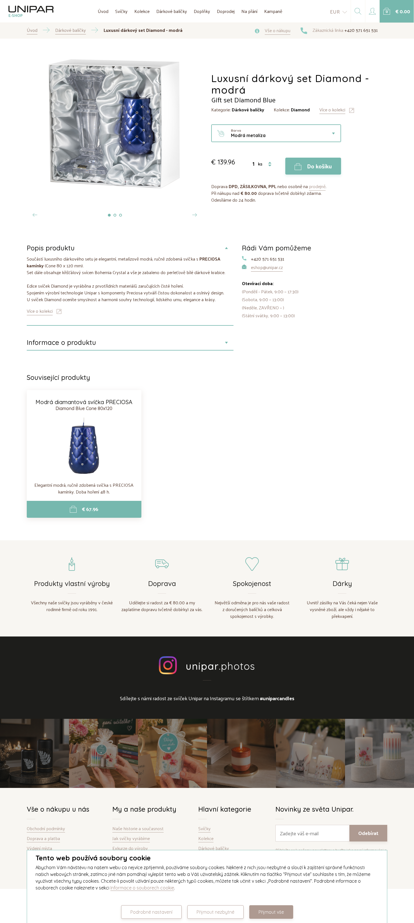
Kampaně (273, 11)
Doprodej (226, 11)
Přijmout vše (271, 912)
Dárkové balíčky (171, 11)
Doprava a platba (43, 838)
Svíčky (121, 11)
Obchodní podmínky (46, 828)
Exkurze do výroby (130, 848)
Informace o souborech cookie (142, 888)
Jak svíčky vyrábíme (131, 838)
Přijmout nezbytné (215, 912)
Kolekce (142, 11)
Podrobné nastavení (151, 912)
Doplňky (202, 11)
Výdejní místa (39, 848)
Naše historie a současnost (138, 828)
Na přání (249, 11)
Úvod (103, 11)
